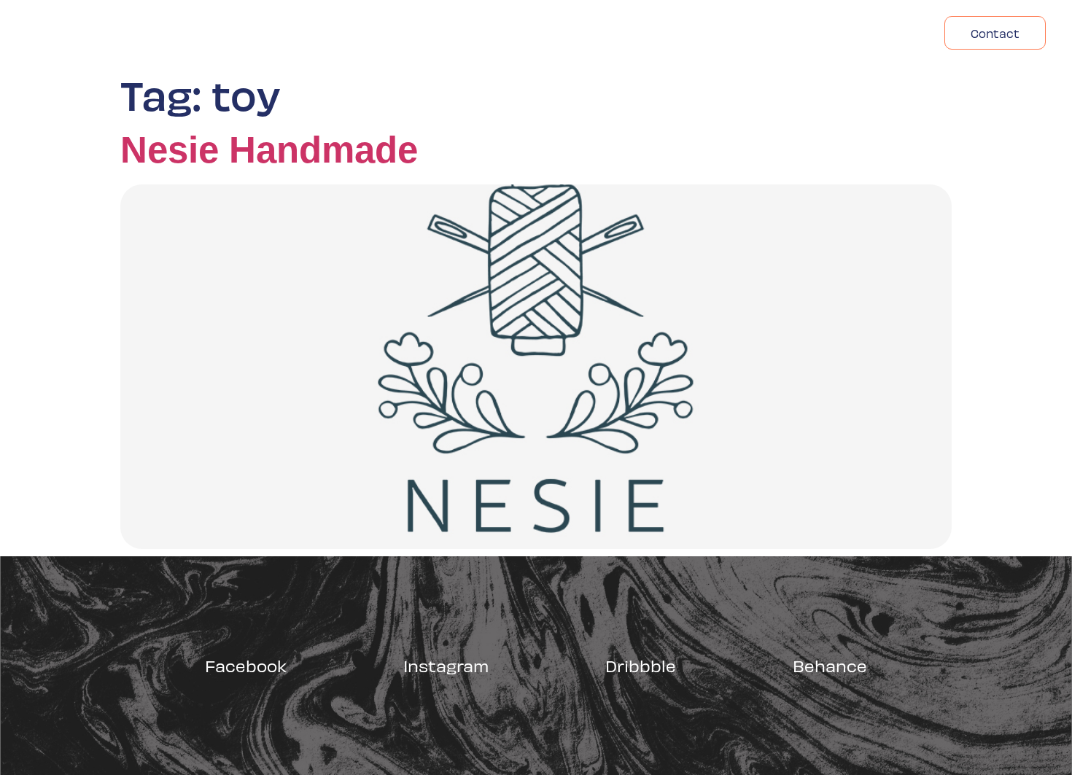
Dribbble (640, 665)
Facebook (246, 665)
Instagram (446, 665)
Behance (830, 665)
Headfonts (877, 33)
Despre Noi (780, 33)
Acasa (696, 33)
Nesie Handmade (269, 150)
